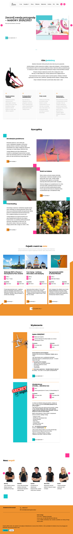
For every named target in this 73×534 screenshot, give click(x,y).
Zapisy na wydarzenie (37, 376)
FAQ (54, 4)
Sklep (57, 4)
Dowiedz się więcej (11, 161)
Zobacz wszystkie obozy (36, 308)
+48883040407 (25, 507)
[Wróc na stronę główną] (13, 4)
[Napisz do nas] (64, 4)
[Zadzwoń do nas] (61, 4)
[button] (71, 25)
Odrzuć (11, 530)
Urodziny (49, 4)
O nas (20, 4)
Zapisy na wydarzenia (10, 38)
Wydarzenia (43, 4)
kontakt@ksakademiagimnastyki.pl (29, 510)
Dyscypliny (26, 4)
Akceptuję (5, 530)
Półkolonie (37, 4)
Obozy (32, 4)
